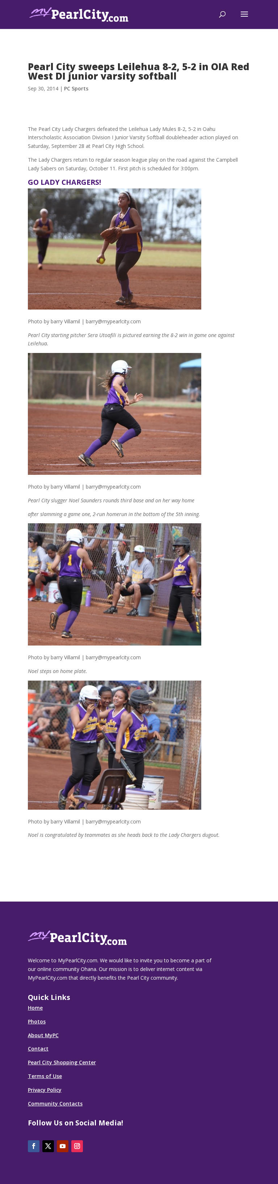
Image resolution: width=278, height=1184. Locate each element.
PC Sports (76, 88)
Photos (37, 1021)
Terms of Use (45, 1076)
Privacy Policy (45, 1089)
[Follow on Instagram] (77, 1146)
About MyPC (43, 1035)
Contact (38, 1048)
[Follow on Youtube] (62, 1146)
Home (35, 1007)
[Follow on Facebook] (33, 1146)
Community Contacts (55, 1103)
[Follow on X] (48, 1146)
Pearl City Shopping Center (62, 1062)
